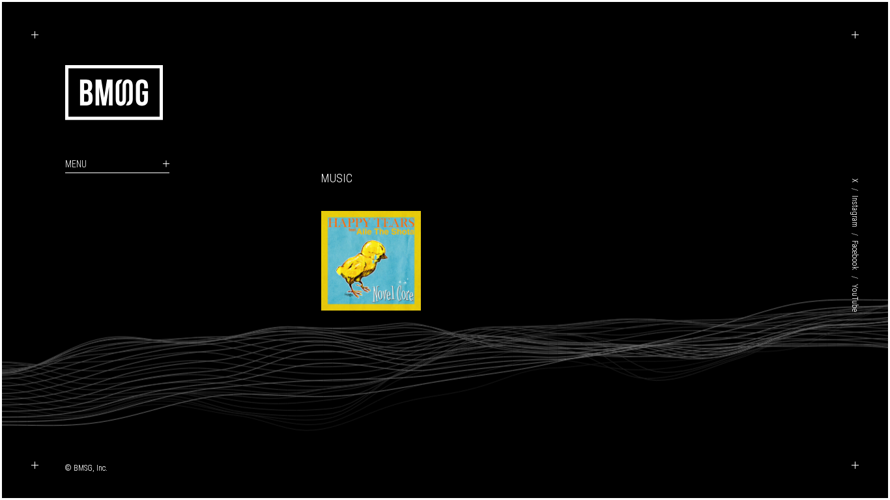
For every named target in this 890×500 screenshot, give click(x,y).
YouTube (854, 298)
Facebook (854, 255)
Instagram (854, 211)
